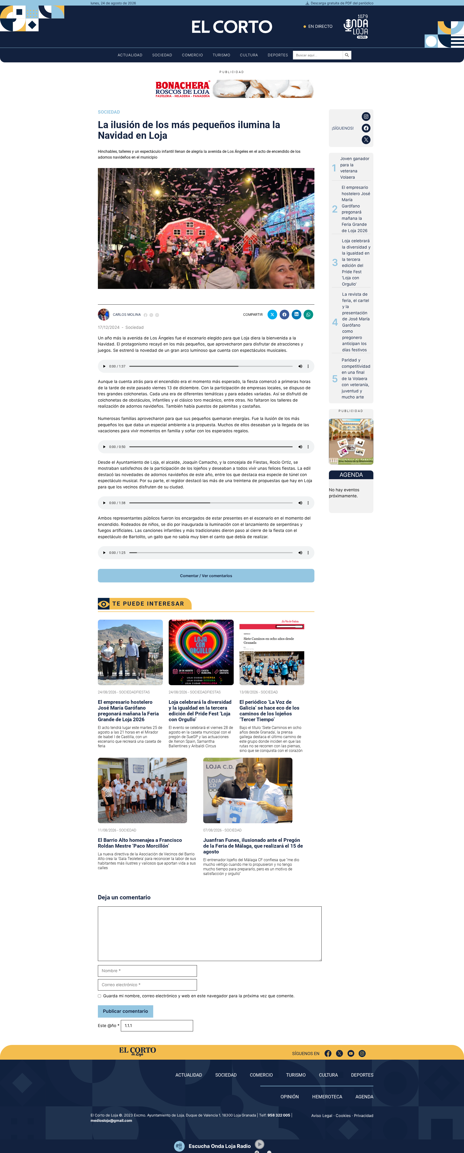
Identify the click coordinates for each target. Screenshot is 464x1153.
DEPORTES (362, 1075)
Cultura (249, 55)
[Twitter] (339, 1053)
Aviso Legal (321, 1115)
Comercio (192, 55)
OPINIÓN (290, 1097)
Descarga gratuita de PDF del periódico (342, 3)
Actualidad (130, 55)
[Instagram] (362, 1053)
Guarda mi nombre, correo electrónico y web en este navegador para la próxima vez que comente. (199, 995)
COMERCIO (261, 1075)
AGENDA (364, 1097)
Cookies (343, 1115)
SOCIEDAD (226, 1075)
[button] (259, 1144)
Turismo (221, 55)
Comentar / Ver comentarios (206, 575)
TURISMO (296, 1075)
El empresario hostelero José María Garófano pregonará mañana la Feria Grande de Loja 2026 (356, 209)
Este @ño (109, 1025)
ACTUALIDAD (188, 1075)
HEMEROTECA (327, 1097)
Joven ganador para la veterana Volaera (354, 168)
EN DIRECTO (320, 26)
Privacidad (363, 1115)
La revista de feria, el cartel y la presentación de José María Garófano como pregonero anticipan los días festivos (356, 322)
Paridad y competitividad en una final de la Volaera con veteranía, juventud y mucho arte (356, 378)
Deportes (278, 55)
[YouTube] (351, 1053)
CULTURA (328, 1075)
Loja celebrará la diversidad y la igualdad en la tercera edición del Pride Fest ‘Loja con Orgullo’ (356, 262)
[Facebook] (328, 1053)
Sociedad (162, 55)
